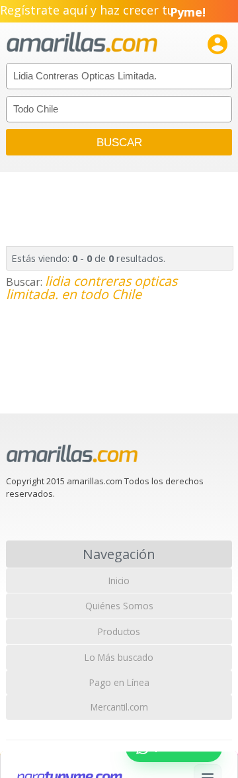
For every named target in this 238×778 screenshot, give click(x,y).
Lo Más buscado (119, 657)
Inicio (119, 580)
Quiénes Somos (119, 605)
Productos (119, 631)
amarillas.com (82, 42)
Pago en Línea (119, 682)
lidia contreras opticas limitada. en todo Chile (91, 287)
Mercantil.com (119, 707)
